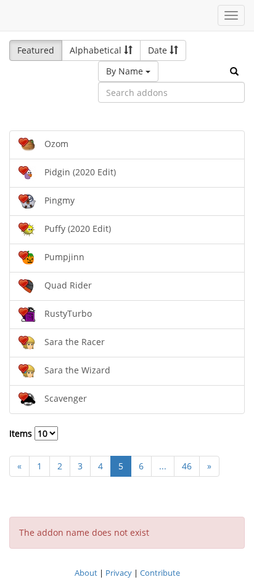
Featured (35, 50)
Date (159, 50)
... (162, 466)
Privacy (118, 572)
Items (22, 433)
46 (187, 466)
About (86, 572)
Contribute (160, 572)
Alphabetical (97, 50)
